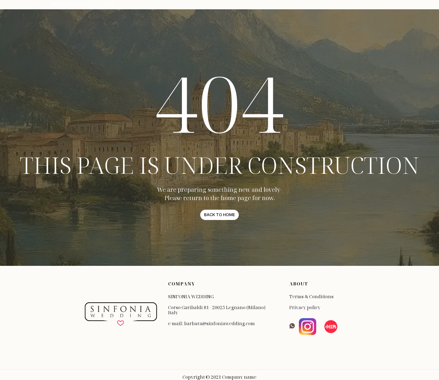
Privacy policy (304, 307)
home (35, 4)
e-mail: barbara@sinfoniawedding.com (211, 323)
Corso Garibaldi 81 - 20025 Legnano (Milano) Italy (216, 310)
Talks (108, 4)
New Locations (71, 4)
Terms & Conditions (311, 296)
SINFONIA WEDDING (191, 296)
